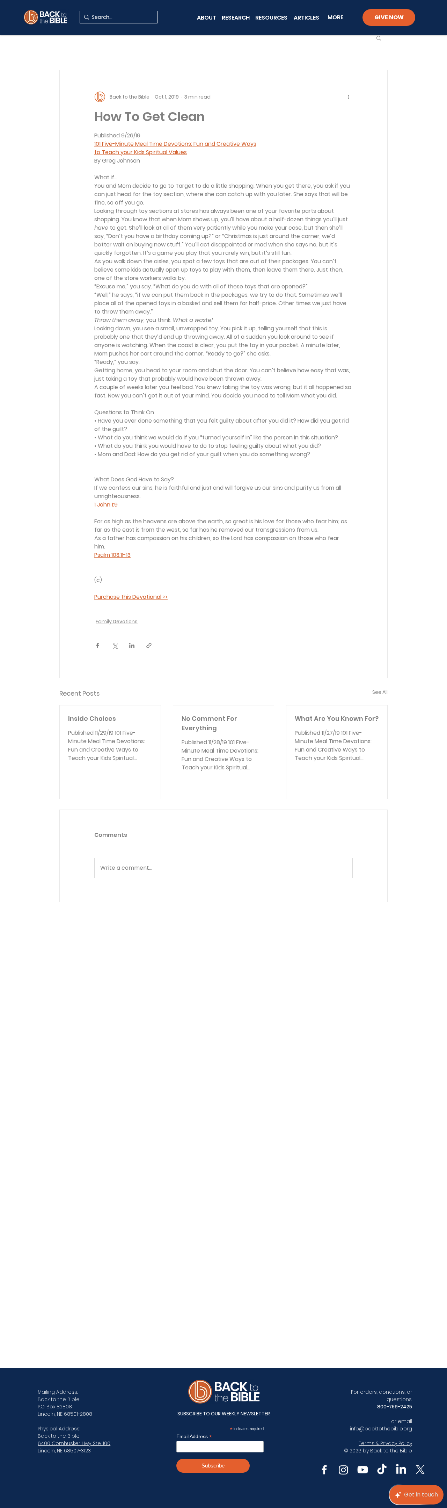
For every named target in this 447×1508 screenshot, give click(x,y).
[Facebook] (324, 1470)
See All (380, 692)
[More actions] (348, 97)
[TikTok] (382, 1470)
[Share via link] (149, 645)
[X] (420, 1470)
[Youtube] (363, 1470)
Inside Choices (92, 718)
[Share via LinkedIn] (132, 645)
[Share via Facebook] (97, 645)
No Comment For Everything (209, 723)
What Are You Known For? (337, 718)
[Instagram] (343, 1470)
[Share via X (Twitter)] (114, 645)
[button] (378, 38)
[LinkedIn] (401, 1470)
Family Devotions (117, 621)
